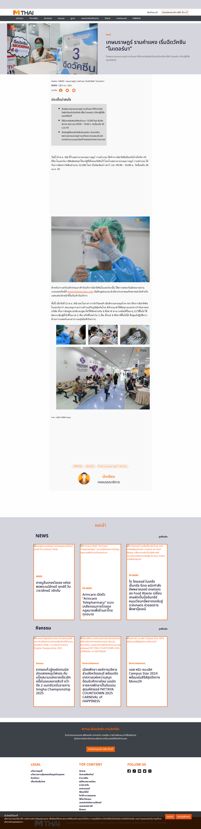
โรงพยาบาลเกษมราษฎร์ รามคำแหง (112, 466)
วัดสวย (107, 18)
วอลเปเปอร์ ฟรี (86, 806)
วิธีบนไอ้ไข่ (84, 792)
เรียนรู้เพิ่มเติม (183, 816)
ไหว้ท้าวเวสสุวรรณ (87, 795)
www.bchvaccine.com (80, 292)
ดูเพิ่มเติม (163, 536)
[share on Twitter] (67, 90)
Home (54, 81)
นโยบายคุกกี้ (36, 771)
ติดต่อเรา (35, 778)
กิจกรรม (39, 663)
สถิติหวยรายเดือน (87, 781)
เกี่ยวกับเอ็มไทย (38, 781)
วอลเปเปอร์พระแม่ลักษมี (90, 802)
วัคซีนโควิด (77, 466)
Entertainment (90, 663)
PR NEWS (87, 588)
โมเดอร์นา (90, 466)
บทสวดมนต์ (121, 18)
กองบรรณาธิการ (109, 482)
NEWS (108, 34)
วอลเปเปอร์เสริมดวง (90, 18)
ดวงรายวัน (84, 785)
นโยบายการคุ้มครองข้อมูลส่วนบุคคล (47, 774)
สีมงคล (82, 809)
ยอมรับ (170, 816)
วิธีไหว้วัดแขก (85, 799)
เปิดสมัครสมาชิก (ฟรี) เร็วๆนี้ (100, 749)
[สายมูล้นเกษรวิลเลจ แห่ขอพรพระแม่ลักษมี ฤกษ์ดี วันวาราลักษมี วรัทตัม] (54, 558)
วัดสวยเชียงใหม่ (86, 774)
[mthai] (23, 12)
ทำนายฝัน (33, 18)
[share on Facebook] (61, 90)
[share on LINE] (74, 90)
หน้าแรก (19, 18)
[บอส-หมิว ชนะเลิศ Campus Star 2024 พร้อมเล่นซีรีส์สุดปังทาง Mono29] (147, 648)
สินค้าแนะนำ (152, 12)
